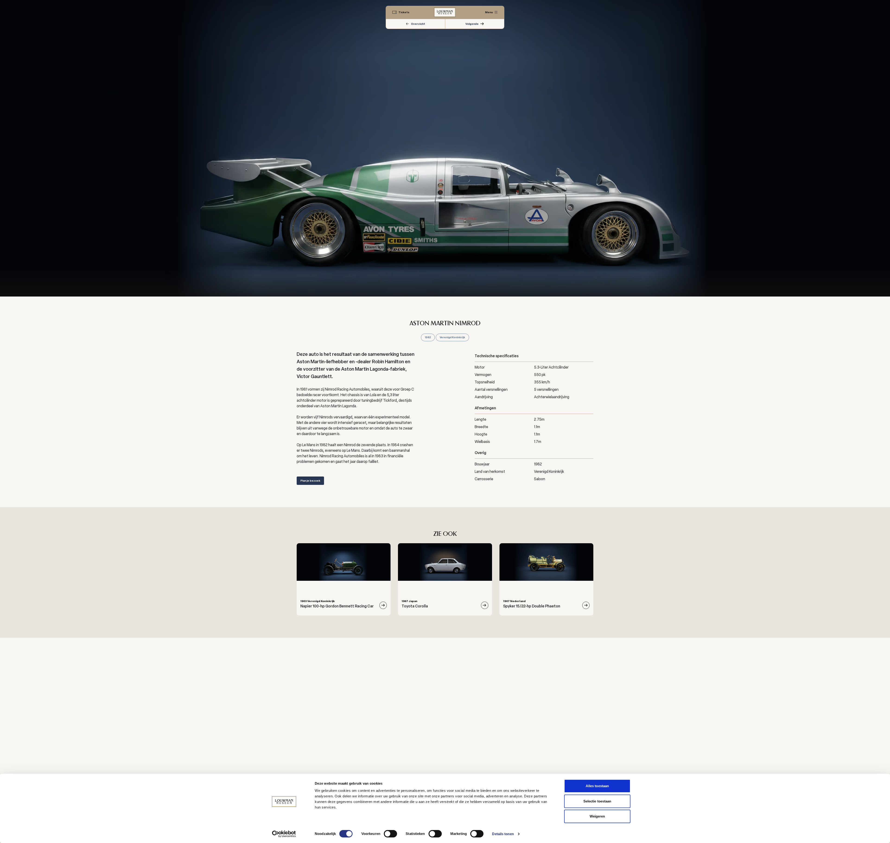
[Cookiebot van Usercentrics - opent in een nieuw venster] (284, 833)
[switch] (390, 833)
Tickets (403, 12)
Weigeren (597, 816)
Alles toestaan (597, 786)
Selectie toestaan (597, 801)
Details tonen (503, 834)
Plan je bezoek (310, 480)
